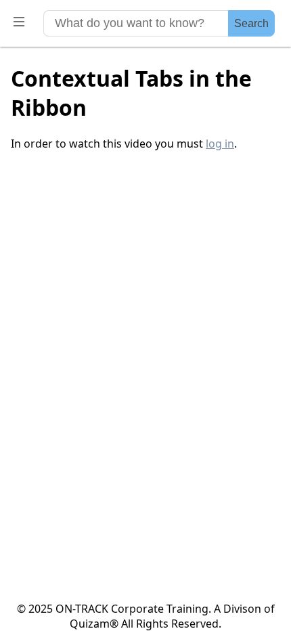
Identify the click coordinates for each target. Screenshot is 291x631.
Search (251, 23)
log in (220, 143)
